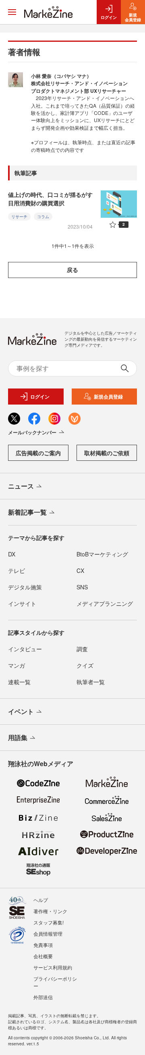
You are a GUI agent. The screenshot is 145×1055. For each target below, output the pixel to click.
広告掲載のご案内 (38, 453)
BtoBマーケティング (102, 554)
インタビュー (25, 649)
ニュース (21, 486)
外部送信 (43, 997)
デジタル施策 (25, 587)
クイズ (85, 665)
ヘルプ (40, 899)
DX (11, 554)
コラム (43, 216)
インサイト (22, 603)
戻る (72, 270)
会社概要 (43, 956)
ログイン (40, 396)
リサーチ (19, 216)
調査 (82, 649)
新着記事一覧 (27, 512)
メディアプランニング (105, 603)
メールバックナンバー (32, 432)
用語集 (17, 737)
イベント (21, 711)
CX (80, 570)
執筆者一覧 (91, 682)
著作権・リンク (50, 911)
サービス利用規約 (52, 967)
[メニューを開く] (12, 12)
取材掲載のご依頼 (106, 453)
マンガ (16, 665)
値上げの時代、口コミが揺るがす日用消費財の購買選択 (50, 198)
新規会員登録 (108, 396)
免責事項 (43, 944)
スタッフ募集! (48, 922)
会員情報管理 (47, 933)
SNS (82, 587)
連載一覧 (19, 682)
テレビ (16, 570)
